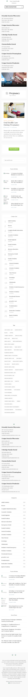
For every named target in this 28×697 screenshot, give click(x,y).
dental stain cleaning (9, 344)
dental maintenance (17, 341)
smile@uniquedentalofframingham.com (11, 480)
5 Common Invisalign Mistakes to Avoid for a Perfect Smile (17, 174)
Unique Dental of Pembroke (10, 63)
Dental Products (9, 120)
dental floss (14, 338)
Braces (5, 332)
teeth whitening (8, 389)
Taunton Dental (7, 384)
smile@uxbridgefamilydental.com (10, 457)
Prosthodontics (5, 560)
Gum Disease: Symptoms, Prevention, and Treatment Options (11, 630)
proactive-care (5, 557)
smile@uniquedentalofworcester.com (11, 446)
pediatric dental (15, 364)
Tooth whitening (8, 392)
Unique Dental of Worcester (10, 25)
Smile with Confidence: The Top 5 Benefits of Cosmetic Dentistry (17, 181)
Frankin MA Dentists (8, 352)
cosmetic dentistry (8, 335)
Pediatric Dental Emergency (8, 547)
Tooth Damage (17, 389)
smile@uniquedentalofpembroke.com (11, 491)
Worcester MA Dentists (9, 412)
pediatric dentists (19, 369)
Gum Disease (18, 358)
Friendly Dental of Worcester (11, 16)
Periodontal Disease (6, 554)
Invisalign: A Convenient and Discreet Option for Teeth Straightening (17, 189)
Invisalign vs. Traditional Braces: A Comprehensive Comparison (10, 625)
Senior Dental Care (8, 381)
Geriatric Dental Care (9, 358)
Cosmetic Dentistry (6, 512)
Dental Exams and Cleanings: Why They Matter (16, 196)
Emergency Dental (6, 525)
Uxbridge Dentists (8, 398)
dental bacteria (18, 335)
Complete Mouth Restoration (8, 508)
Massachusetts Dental (18, 361)
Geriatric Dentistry (6, 534)
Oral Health (7, 364)
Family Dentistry (5, 528)
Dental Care (7, 338)
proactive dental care (9, 375)
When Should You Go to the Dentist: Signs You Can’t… (17, 204)
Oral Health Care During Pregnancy (11, 123)
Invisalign (4, 541)
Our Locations (14, 149)
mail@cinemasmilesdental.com (10, 469)
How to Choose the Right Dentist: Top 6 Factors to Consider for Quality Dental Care (11, 636)
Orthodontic (4, 544)
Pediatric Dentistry (6, 550)
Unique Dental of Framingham (11, 53)
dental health (7, 341)
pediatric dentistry (8, 369)
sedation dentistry (8, 378)
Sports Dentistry (5, 566)
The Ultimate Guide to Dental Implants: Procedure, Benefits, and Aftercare (11, 641)
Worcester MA (18, 409)
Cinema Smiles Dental (9, 44)
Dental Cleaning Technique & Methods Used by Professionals (11, 620)
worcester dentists (8, 409)
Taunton (17, 381)
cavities (11, 332)
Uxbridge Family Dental (9, 34)
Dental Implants (5, 515)
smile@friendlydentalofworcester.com (11, 435)
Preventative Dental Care (10, 372)
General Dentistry (6, 531)
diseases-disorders (6, 521)
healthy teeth (7, 361)
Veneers (18, 401)
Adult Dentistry (5, 502)
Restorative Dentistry (6, 563)
